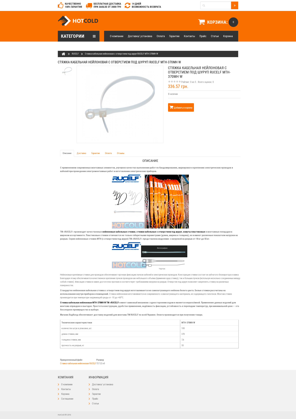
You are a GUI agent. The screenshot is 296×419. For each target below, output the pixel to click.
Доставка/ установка (140, 36)
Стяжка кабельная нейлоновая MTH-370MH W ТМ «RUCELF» (90, 302)
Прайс (202, 36)
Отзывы (120, 153)
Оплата (161, 36)
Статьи (215, 36)
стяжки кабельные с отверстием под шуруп (159, 231)
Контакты (189, 36)
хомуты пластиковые (194, 231)
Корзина (228, 36)
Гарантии (174, 36)
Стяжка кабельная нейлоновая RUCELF (78, 363)
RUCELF (75, 53)
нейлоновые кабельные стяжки (118, 231)
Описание (67, 153)
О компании (116, 36)
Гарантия (95, 153)
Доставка (81, 153)
